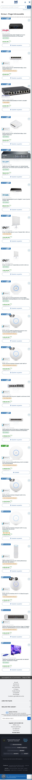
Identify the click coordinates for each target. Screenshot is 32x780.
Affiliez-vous (16, 725)
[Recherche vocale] (25, 7)
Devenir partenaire (16, 726)
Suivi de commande (13, 768)
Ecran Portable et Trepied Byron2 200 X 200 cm (15, 264)
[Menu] (2, 2)
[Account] (25, 2)
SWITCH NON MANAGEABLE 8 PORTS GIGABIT (14, 100)
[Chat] (3, 776)
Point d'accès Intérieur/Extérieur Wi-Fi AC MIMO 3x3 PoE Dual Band (15, 463)
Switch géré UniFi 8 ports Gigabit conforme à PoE (16, 396)
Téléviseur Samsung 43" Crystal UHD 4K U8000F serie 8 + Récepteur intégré (15, 660)
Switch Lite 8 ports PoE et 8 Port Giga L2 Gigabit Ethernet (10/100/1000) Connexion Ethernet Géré (15, 627)
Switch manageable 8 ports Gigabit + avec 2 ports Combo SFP (16, 200)
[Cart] (29, 2)
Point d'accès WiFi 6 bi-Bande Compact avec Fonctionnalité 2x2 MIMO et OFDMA (14, 331)
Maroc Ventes (20, 768)
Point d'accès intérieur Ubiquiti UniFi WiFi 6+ (14, 363)
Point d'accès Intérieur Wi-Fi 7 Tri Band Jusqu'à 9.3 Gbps (15, 594)
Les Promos (16, 730)
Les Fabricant (16, 728)
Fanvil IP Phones (20, 766)
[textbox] (12, 7)
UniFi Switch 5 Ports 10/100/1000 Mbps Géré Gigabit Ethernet (14, 68)
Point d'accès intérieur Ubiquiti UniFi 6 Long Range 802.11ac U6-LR (14, 528)
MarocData (13, 777)
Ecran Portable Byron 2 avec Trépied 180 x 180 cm (16, 232)
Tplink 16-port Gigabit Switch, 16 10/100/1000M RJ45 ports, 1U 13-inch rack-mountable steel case (15, 167)
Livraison (25, 768)
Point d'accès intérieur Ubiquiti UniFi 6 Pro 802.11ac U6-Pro (14, 495)
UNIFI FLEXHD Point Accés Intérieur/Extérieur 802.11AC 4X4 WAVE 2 (14, 561)
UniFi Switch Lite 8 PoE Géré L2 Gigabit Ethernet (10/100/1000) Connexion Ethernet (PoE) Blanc (15, 430)
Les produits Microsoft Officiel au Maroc (16, 765)
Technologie (25, 770)
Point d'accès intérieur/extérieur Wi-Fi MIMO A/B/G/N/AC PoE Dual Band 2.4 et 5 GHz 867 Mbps (15, 298)
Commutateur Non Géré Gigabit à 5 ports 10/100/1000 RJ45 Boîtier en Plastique (13, 35)
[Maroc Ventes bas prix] (16, 2)
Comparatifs (19, 770)
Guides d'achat (14, 770)
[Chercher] (29, 7)
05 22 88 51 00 (19, 723)
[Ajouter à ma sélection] (29, 20)
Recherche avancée (27, 9)
